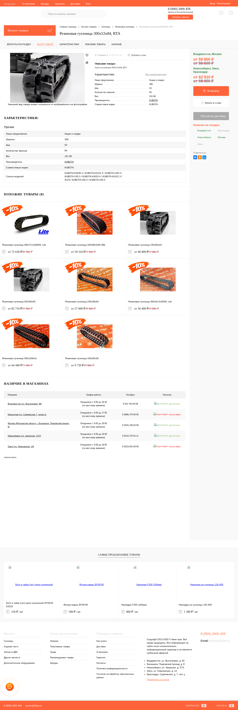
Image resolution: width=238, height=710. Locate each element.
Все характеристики (155, 74)
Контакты (101, 663)
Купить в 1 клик (213, 103)
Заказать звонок (180, 17)
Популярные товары (60, 646)
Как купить (101, 641)
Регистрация (223, 3)
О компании (28, 3)
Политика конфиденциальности (111, 668)
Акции (53, 652)
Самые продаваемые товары (119, 554)
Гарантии (60, 3)
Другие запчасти (12, 657)
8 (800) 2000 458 (179, 9)
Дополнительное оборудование (19, 663)
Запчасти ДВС (11, 652)
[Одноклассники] (200, 157)
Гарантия (100, 657)
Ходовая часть (11, 646)
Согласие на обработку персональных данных (115, 676)
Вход (212, 3)
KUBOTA (153, 100)
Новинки (54, 641)
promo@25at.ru (220, 640)
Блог (88, 3)
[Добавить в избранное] (87, 55)
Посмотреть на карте (158, 679)
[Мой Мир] (204, 157)
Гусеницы (8, 641)
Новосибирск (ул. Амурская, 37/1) (24, 436)
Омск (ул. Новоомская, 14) (21, 446)
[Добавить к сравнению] (87, 62)
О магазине (102, 652)
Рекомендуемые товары (62, 657)
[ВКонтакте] (195, 157)
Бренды (45, 3)
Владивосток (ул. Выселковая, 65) (25, 404)
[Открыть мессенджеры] (9, 687)
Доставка (75, 3)
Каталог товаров (18, 30)
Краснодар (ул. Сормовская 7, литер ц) (27, 414)
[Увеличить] (47, 78)
